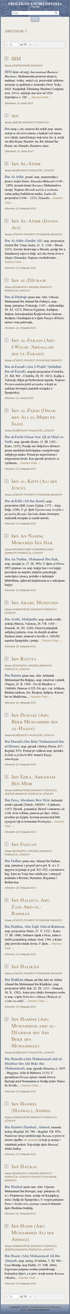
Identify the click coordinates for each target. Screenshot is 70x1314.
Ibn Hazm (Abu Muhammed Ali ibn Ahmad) (32, 1232)
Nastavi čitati (42, 97)
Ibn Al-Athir (26, 163)
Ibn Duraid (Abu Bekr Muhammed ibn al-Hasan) (34, 721)
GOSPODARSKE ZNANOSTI (27, 65)
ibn (14, 115)
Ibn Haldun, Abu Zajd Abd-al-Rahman (30, 906)
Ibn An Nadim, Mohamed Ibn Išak (32, 539)
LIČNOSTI (48, 170)
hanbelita (32, 1139)
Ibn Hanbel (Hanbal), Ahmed (30, 1106)
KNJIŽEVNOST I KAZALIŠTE (27, 170)
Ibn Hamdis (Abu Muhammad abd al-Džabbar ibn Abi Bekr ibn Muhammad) (33, 1032)
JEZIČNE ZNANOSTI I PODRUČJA (30, 122)
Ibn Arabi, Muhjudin (34, 602)
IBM (16, 58)
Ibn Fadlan (24, 844)
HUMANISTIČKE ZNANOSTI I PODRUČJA (34, 609)
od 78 (23, 44)
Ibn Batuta (23, 658)
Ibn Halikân (25, 966)
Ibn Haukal (24, 1166)
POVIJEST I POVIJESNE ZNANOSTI (43, 234)
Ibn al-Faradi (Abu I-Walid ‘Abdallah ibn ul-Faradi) (33, 347)
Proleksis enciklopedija (35, 3)
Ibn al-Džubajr (28, 280)
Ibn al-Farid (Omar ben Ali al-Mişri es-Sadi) (33, 417)
